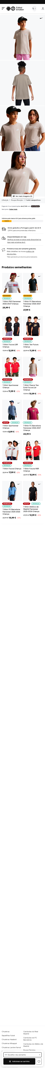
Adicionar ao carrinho (20, 1061)
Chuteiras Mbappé (9, 1043)
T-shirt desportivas (33, 200)
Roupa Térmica (29, 1050)
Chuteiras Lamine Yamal (11, 1047)
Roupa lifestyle (17, 200)
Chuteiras (6, 1031)
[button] (22, 239)
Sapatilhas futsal (8, 1035)
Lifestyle (5, 200)
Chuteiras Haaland (9, 1039)
